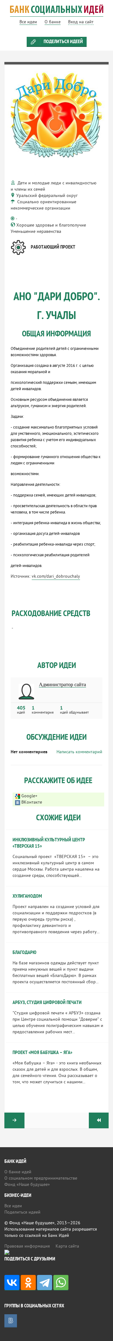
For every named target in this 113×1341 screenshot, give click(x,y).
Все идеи (13, 1206)
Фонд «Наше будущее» (27, 1185)
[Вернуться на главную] (56, 13)
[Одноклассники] (28, 1282)
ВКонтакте (31, 802)
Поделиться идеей (63, 42)
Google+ (29, 796)
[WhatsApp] (60, 1282)
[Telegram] (44, 1282)
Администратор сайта (62, 684)
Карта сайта (67, 1246)
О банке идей (17, 1172)
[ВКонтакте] (11, 1282)
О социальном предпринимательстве (40, 1178)
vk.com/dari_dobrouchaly (56, 577)
